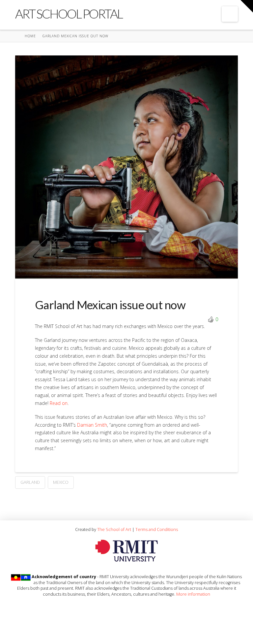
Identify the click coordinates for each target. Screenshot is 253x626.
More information (193, 594)
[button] (230, 14)
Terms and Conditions (156, 529)
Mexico (61, 482)
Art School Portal (68, 13)
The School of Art (114, 529)
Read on (59, 403)
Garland (30, 482)
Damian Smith (92, 425)
